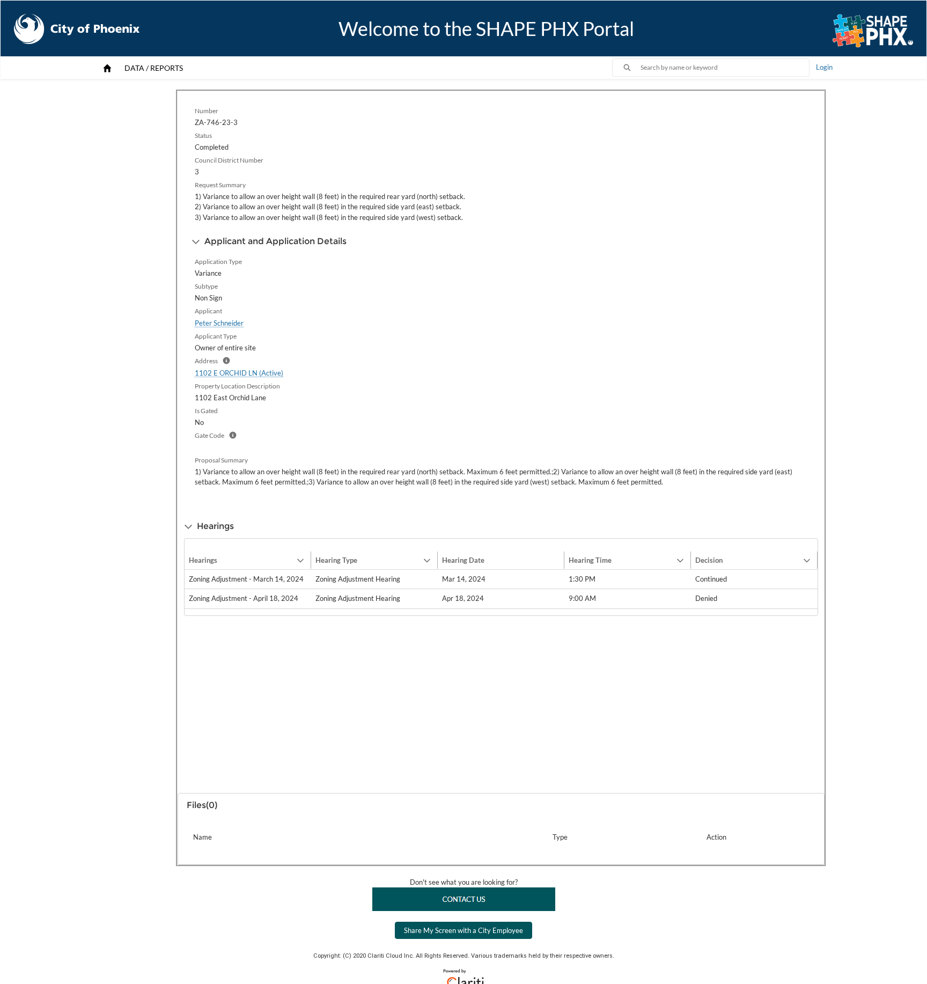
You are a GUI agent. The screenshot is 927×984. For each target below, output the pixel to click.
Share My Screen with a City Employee (463, 930)
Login (824, 67)
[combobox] (725, 67)
